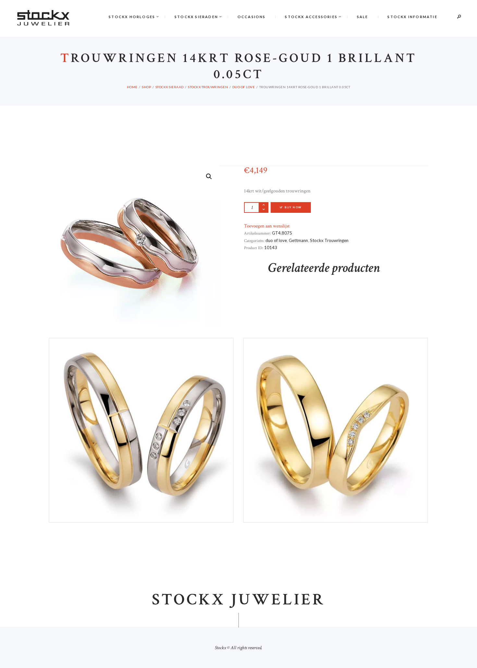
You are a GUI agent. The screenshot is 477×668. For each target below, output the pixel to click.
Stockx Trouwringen (208, 87)
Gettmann (298, 240)
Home (132, 87)
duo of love (243, 87)
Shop (146, 87)
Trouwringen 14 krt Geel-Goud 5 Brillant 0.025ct (335, 360)
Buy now (293, 207)
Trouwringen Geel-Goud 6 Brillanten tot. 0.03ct (141, 360)
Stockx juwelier (238, 600)
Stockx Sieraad (169, 87)
